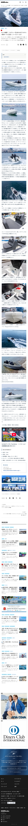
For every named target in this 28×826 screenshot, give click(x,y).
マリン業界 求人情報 (20, 796)
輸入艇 (19, 50)
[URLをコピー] (26, 44)
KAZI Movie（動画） (15, 791)
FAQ (24, 807)
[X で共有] (18, 44)
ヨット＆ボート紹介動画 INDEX (6, 793)
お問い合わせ (6, 807)
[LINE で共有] (23, 44)
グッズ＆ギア (17, 781)
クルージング (4, 786)
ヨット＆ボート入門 (16, 793)
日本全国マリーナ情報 (5, 796)
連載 (15, 786)
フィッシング (4, 784)
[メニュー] (20, 2)
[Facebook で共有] (21, 44)
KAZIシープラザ (4, 798)
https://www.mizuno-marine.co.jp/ (11, 470)
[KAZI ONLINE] (5, 811)
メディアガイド (3, 802)
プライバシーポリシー (12, 807)
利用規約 (18, 807)
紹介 (6, 28)
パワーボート (13, 50)
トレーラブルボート (6, 50)
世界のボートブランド (11, 798)
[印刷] (19, 498)
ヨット (2, 778)
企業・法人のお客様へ (11, 802)
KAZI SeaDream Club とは (6, 791)
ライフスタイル (17, 778)
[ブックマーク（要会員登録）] (7, 45)
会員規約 (21, 807)
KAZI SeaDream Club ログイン (26, 2)
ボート (4, 5)
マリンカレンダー (13, 796)
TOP (1, 5)
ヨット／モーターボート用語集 (6, 800)
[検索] (23, 2)
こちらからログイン (17, 771)
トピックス (16, 784)
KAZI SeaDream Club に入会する (14, 768)
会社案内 (2, 807)
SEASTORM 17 (6, 56)
